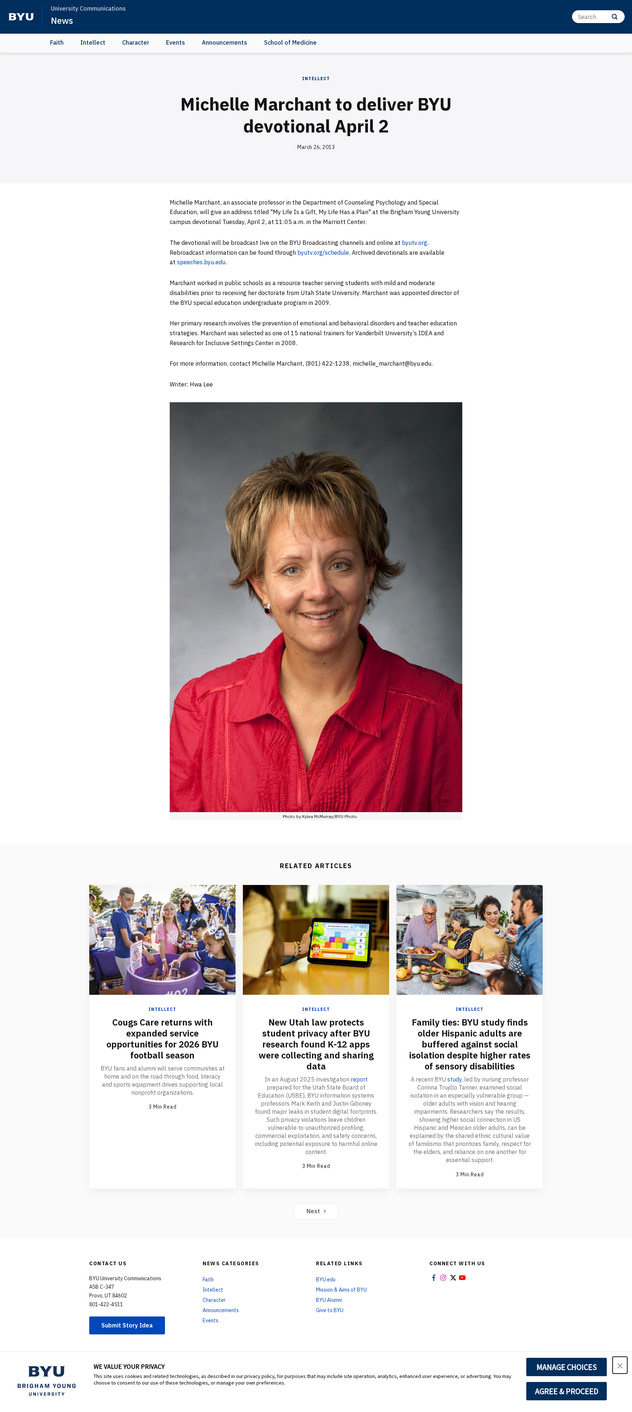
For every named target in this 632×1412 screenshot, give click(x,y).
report (359, 1079)
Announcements (224, 42)
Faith (57, 42)
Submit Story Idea (127, 1325)
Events (175, 42)
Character (135, 42)
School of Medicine (290, 42)
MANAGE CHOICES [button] (567, 1367)
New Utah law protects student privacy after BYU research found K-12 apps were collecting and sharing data (316, 1044)
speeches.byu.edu (201, 262)
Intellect (92, 42)
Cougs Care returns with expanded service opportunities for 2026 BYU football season (162, 1038)
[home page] (21, 16)
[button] (620, 1365)
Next (313, 1211)
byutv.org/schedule (323, 252)
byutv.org (414, 242)
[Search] (614, 16)
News (62, 20)
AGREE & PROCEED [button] (566, 1391)
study (454, 1079)
